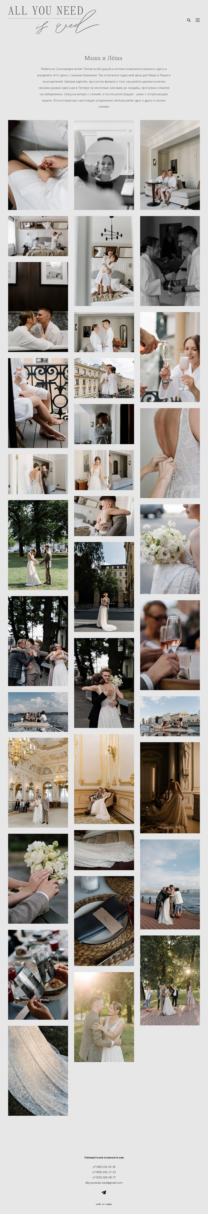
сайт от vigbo (104, 1204)
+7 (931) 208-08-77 (104, 1177)
